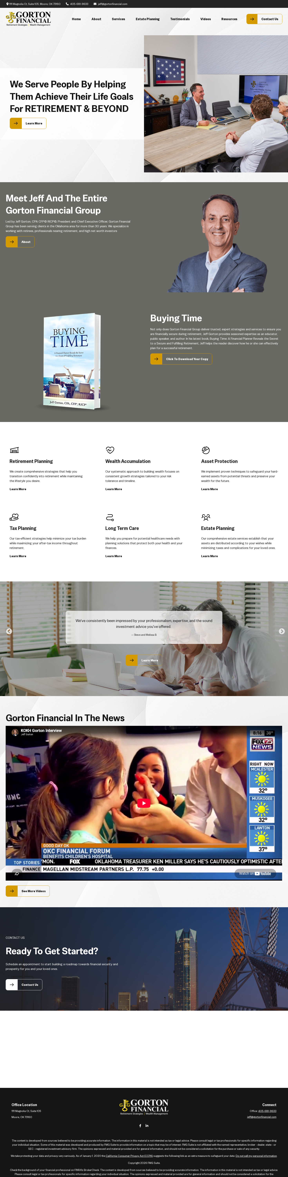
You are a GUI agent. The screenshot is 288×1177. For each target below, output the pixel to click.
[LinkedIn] (147, 1125)
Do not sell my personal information (256, 1156)
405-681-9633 (79, 4)
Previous (8, 630)
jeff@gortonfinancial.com (112, 4)
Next (280, 630)
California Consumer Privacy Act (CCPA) (129, 1156)
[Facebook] (140, 1125)
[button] (76, 19)
